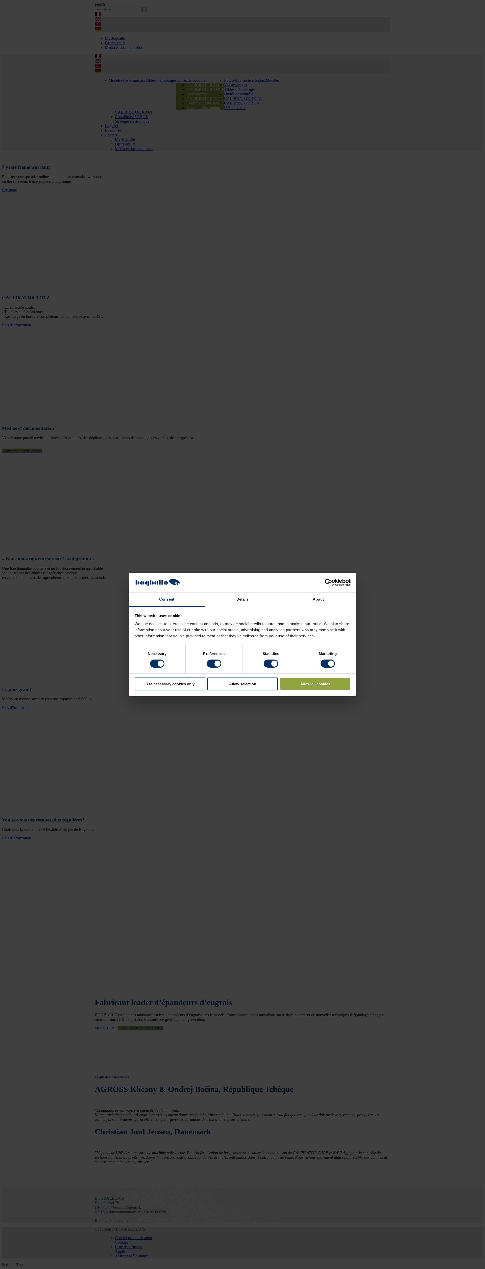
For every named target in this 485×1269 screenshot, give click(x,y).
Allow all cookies (315, 684)
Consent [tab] (166, 599)
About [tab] (318, 599)
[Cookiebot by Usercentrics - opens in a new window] (328, 582)
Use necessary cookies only (170, 684)
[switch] (214, 664)
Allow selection (242, 684)
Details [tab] (242, 599)
